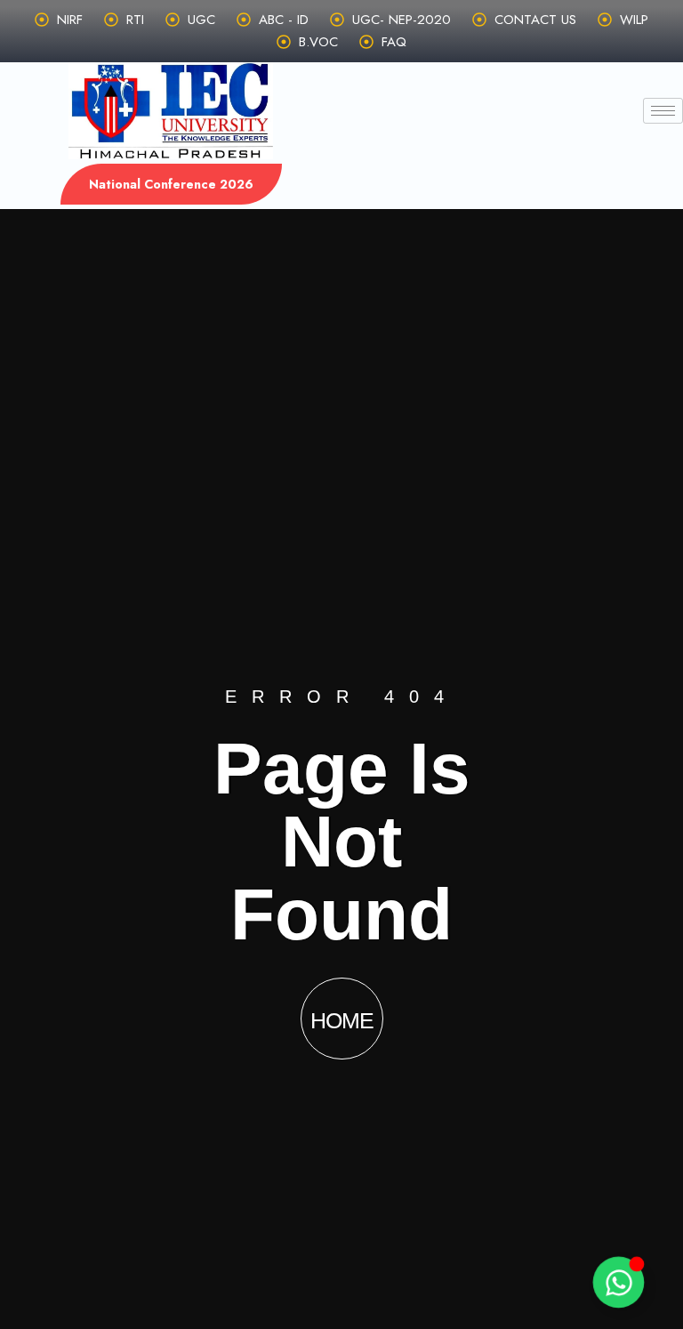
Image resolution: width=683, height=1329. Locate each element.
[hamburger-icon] (663, 111)
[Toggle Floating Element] (618, 1282)
